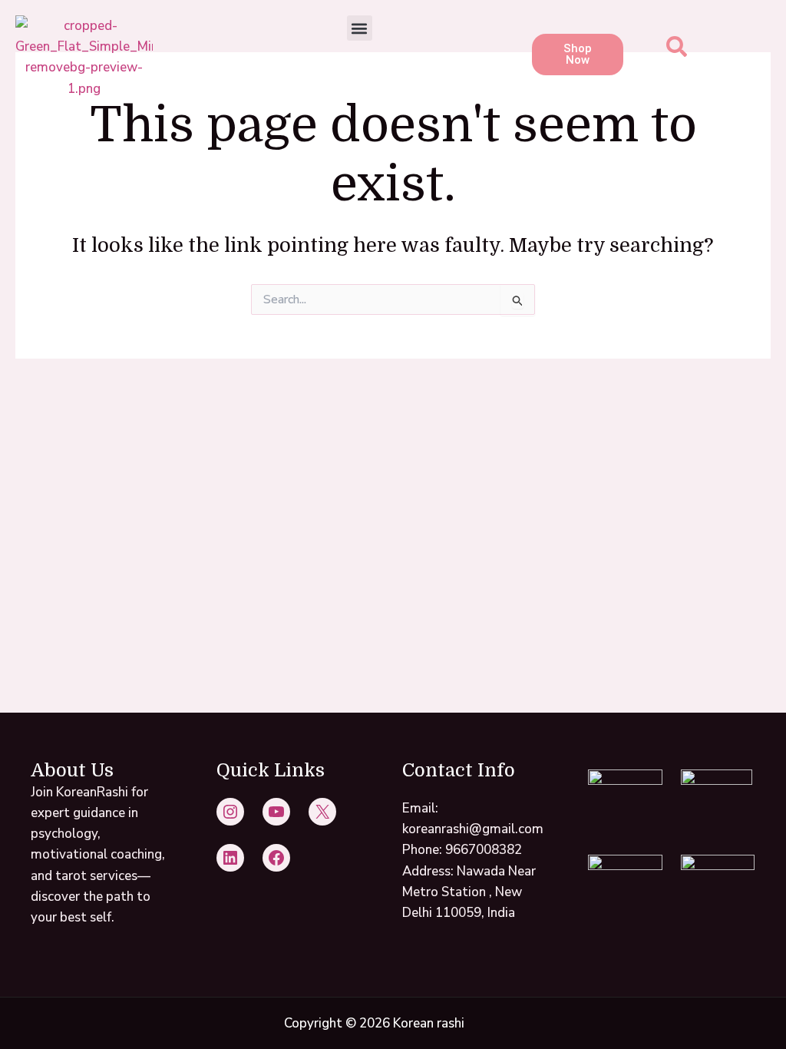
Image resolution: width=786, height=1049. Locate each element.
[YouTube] (276, 812)
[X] (322, 812)
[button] (359, 28)
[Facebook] (276, 858)
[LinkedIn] (230, 858)
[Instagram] (230, 812)
